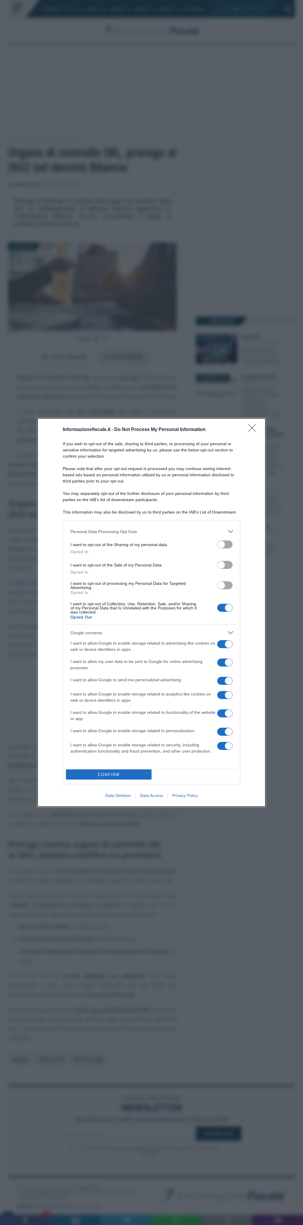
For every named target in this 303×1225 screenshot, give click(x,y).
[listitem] (151, 531)
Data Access (151, 795)
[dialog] (151, 612)
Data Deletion (118, 795)
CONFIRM (109, 774)
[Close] (254, 429)
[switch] (225, 544)
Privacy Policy (185, 795)
